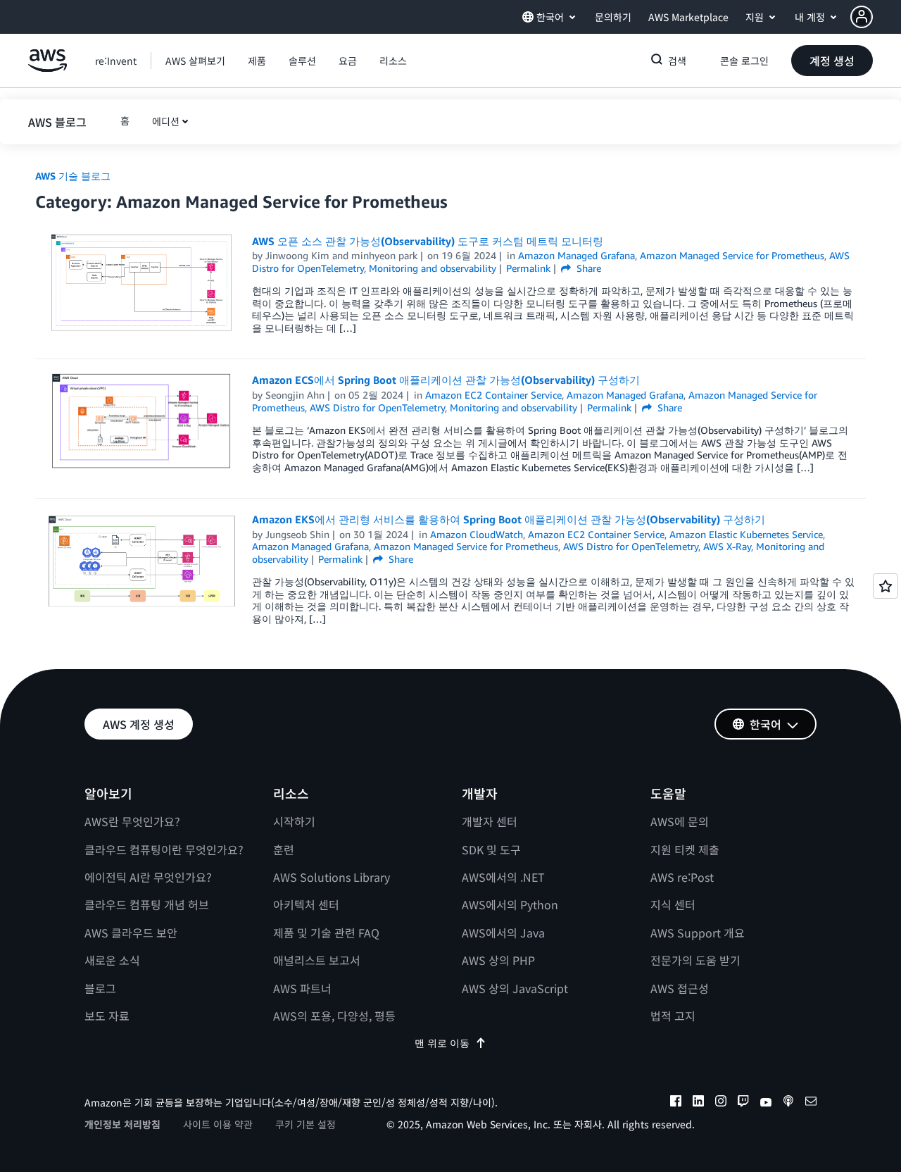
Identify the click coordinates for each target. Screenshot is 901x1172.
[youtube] (765, 1103)
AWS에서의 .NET (503, 876)
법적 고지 (672, 1015)
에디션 (165, 121)
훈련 (283, 849)
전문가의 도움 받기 (695, 960)
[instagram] (720, 1103)
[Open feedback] (885, 586)
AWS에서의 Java (503, 932)
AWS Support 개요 (697, 932)
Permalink (528, 268)
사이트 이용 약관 (218, 1124)
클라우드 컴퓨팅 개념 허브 (146, 904)
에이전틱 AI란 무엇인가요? (148, 876)
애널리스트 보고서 (316, 960)
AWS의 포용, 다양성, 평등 (334, 1015)
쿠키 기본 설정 (305, 1124)
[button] (875, 17)
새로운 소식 (112, 960)
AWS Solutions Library (331, 876)
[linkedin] (698, 1103)
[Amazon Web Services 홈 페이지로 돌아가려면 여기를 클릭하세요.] (47, 68)
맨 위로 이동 (442, 1043)
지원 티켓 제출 (684, 849)
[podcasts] (788, 1103)
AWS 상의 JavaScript (515, 988)
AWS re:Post (682, 876)
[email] (811, 1103)
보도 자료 (107, 1015)
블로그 (100, 988)
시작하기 (294, 821)
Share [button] (587, 268)
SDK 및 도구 (491, 849)
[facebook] (675, 1103)
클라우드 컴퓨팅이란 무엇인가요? (164, 849)
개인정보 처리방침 (122, 1124)
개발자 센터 (489, 821)
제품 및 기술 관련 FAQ (326, 932)
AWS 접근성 (679, 988)
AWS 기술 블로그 (73, 176)
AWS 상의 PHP (498, 960)
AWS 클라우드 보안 (130, 932)
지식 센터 (672, 904)
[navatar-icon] (861, 17)
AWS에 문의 (679, 821)
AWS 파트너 (302, 988)
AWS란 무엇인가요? (132, 821)
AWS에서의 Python (510, 904)
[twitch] (743, 1103)
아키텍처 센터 (306, 904)
